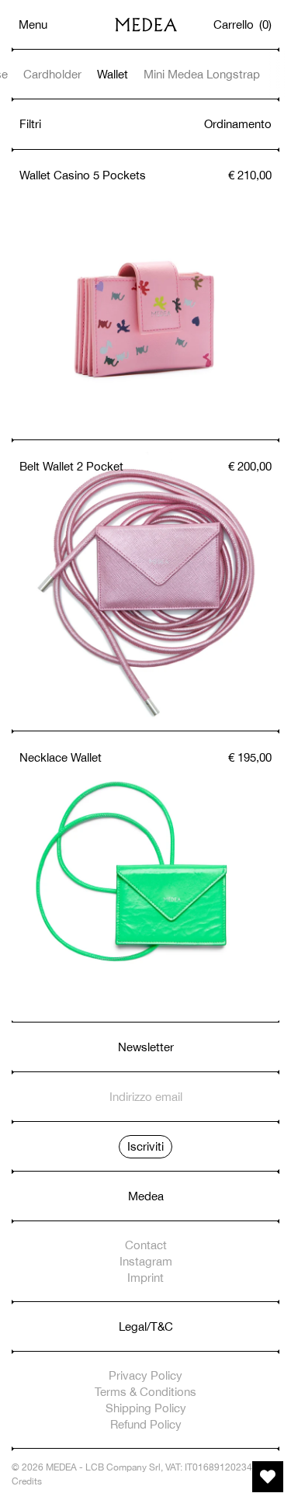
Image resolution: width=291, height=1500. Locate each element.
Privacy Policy (145, 1375)
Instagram (146, 1261)
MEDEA (61, 1467)
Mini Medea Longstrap (202, 74)
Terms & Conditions (145, 1391)
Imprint (145, 1277)
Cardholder (52, 74)
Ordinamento (238, 123)
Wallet (112, 74)
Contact (146, 1245)
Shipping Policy (146, 1408)
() (242, 24)
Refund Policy (146, 1424)
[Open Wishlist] (267, 1476)
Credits (27, 1481)
